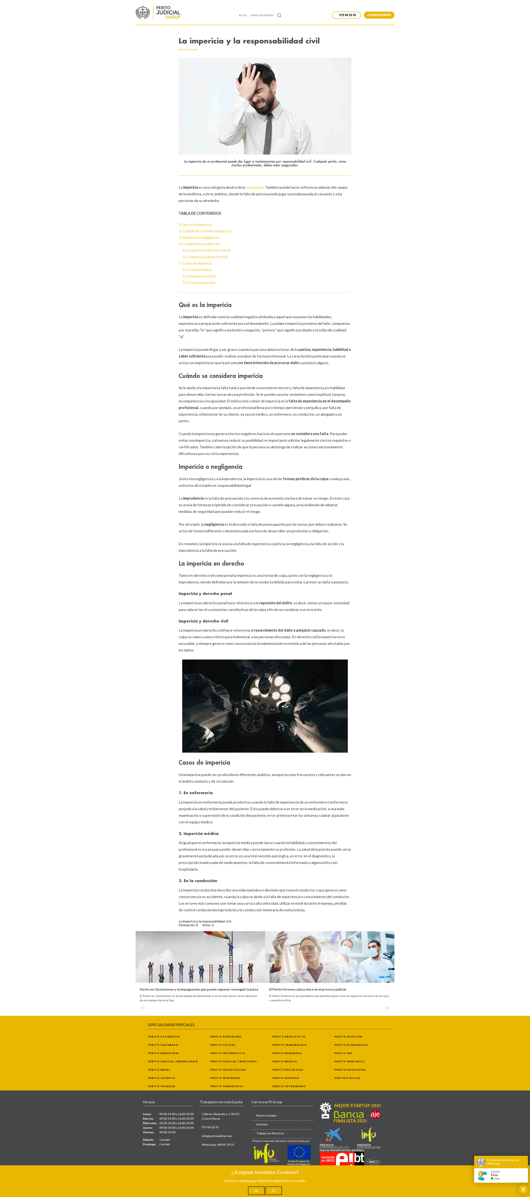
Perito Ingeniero (287, 1053)
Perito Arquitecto (289, 1036)
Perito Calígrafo (163, 1044)
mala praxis (255, 187)
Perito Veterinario (289, 1086)
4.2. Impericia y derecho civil (205, 256)
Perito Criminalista (289, 1044)
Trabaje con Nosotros (270, 1133)
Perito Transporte (226, 1086)
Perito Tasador (161, 1086)
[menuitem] (244, 15)
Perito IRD (343, 1053)
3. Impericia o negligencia (199, 237)
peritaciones (188, 49)
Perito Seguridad (225, 1077)
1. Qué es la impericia (195, 224)
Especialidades (262, 15)
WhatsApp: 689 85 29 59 (218, 1144)
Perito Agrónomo (226, 1036)
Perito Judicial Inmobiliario (173, 1061)
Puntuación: (187, 925)
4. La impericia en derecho (199, 243)
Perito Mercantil (349, 1061)
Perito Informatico (227, 1053)
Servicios (262, 1124)
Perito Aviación (348, 1036)
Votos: (207, 925)
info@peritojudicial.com (217, 1136)
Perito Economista (351, 1044)
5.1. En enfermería (197, 269)
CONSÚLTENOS (379, 15)
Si (273, 1190)
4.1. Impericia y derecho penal (206, 250)
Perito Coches (222, 1044)
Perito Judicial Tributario (233, 1061)
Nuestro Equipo (266, 1115)
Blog (243, 15)
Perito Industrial (163, 1053)
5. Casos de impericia (195, 263)
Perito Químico (161, 1077)
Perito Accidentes (164, 1036)
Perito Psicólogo (287, 1069)
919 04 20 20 (210, 1127)
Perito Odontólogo (228, 1069)
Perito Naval (159, 1069)
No (256, 1190)
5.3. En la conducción (199, 282)
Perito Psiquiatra (350, 1069)
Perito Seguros (285, 1077)
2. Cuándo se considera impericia (205, 231)
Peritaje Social (347, 1077)
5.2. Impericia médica (199, 276)
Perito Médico (284, 1061)
